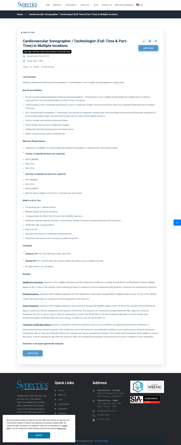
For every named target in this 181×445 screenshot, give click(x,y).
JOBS (48, 5)
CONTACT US (106, 5)
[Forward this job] (155, 41)
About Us (62, 395)
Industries (62, 413)
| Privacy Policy (100, 441)
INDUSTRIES (71, 5)
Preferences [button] (61, 428)
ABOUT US (84, 5)
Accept (39, 435)
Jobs (60, 399)
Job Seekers (63, 404)
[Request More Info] (143, 41)
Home (20, 14)
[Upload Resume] (177, 222)
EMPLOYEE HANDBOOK (124, 5)
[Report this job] (149, 41)
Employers (62, 409)
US (141, 5)
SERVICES (57, 5)
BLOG (96, 5)
